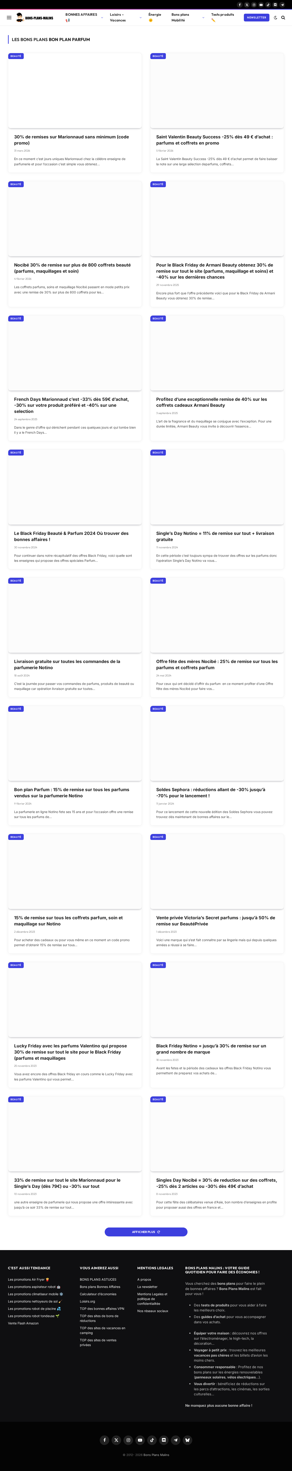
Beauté (15, 56)
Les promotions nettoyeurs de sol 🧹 (35, 1301)
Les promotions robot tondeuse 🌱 (33, 1316)
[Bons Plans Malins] (34, 18)
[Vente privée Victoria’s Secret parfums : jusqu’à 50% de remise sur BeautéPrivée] (217, 871)
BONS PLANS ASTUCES (98, 1279)
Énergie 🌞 (155, 17)
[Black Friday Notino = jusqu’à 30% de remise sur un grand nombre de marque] (217, 999)
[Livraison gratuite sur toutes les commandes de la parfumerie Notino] (75, 615)
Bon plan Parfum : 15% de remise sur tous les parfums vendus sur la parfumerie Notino (71, 792)
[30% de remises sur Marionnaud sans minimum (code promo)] (75, 90)
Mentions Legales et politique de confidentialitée (152, 1298)
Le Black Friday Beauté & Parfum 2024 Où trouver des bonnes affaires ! (71, 536)
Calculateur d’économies (98, 1294)
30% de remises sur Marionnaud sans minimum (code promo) (71, 140)
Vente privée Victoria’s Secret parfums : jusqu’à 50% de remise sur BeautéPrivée (215, 921)
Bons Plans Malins (156, 1455)
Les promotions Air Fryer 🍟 (28, 1279)
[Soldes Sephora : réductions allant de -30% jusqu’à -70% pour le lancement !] (217, 743)
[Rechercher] (282, 17)
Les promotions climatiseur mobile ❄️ (35, 1294)
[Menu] (9, 17)
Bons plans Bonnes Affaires (100, 1287)
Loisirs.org (87, 1301)
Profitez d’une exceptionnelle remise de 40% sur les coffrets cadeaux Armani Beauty (211, 402)
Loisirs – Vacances (118, 17)
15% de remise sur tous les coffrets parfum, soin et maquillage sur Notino (68, 921)
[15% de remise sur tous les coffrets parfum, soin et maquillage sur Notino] (75, 871)
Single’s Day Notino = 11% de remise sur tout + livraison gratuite (215, 536)
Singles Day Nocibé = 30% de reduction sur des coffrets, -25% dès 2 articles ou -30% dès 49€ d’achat (216, 1183)
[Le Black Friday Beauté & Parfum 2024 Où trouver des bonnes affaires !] (75, 487)
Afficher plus (144, 1232)
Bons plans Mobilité (180, 17)
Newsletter (256, 17)
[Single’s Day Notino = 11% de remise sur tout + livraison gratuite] (217, 487)
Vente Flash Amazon (23, 1323)
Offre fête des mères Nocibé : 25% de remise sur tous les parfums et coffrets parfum (217, 664)
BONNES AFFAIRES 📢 (81, 17)
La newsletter (147, 1287)
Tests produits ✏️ (222, 17)
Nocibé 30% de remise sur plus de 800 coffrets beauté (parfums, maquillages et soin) (72, 268)
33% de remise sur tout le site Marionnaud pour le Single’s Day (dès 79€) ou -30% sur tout (67, 1183)
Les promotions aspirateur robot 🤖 (34, 1287)
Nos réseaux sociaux (152, 1311)
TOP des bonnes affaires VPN (102, 1308)
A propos (144, 1279)
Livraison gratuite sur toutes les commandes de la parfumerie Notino (67, 664)
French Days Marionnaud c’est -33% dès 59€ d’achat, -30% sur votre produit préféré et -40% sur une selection (71, 405)
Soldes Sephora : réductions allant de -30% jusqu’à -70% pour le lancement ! (210, 792)
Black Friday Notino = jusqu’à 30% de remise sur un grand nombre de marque (211, 1049)
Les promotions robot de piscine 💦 (34, 1308)
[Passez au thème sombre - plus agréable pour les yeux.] (275, 17)
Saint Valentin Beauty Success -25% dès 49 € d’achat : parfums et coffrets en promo (214, 140)
